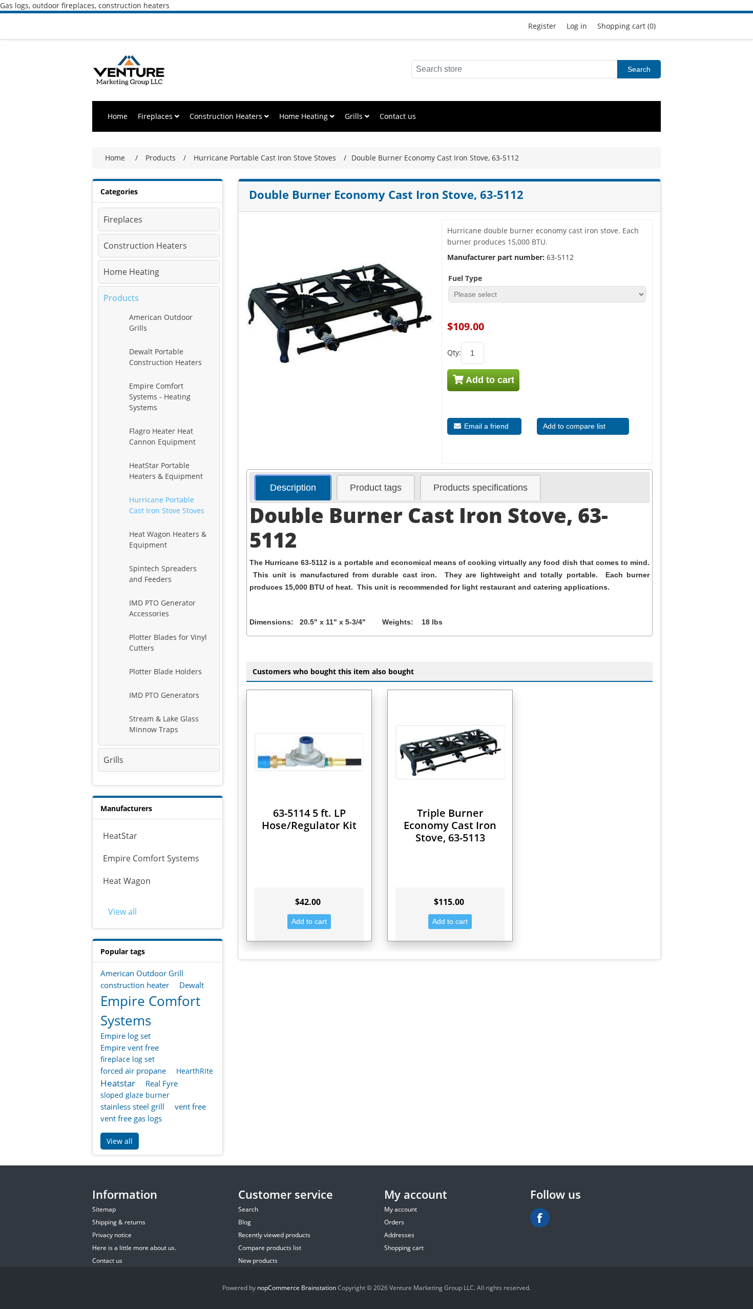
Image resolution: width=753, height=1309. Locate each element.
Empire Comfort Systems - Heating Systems (160, 396)
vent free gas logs (131, 1118)
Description (293, 487)
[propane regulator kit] (309, 752)
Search (639, 69)
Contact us (398, 116)
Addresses (399, 1235)
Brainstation (319, 1287)
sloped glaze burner (135, 1095)
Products (121, 298)
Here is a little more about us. (134, 1247)
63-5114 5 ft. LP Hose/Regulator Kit (309, 819)
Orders (394, 1222)
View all (122, 911)
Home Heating (304, 116)
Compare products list (269, 1247)
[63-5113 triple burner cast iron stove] (450, 752)
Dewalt (191, 985)
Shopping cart (404, 1247)
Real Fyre (161, 1083)
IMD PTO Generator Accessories (162, 608)
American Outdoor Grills (161, 322)
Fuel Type (465, 278)
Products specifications (480, 487)
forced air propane (133, 1070)
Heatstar (117, 1083)
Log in (577, 26)
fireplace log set (127, 1059)
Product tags (376, 487)
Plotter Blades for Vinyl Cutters (168, 642)
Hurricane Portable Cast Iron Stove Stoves (166, 505)
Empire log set (125, 1036)
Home (118, 116)
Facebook (540, 1217)
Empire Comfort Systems (151, 858)
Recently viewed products (274, 1235)
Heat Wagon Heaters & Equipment (167, 539)
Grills (355, 116)
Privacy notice (112, 1235)
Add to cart (489, 380)
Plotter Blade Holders (165, 671)
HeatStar (120, 835)
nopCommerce (278, 1287)
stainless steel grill (132, 1106)
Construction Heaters (227, 116)
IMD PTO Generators (164, 695)
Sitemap (104, 1209)
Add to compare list (574, 426)
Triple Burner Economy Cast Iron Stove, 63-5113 (450, 825)
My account (400, 1209)
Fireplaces (156, 116)
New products (258, 1260)
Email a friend (485, 426)
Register (542, 26)
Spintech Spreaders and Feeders (163, 573)
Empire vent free (129, 1047)
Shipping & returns (118, 1222)
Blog (244, 1222)
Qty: (454, 352)
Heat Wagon (127, 881)
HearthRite (194, 1071)
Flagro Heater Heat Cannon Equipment (162, 436)
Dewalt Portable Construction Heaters (165, 357)
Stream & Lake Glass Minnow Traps (164, 724)
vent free (190, 1106)
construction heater (134, 985)
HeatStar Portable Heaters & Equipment (166, 470)
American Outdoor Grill (141, 973)
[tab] (293, 487)
